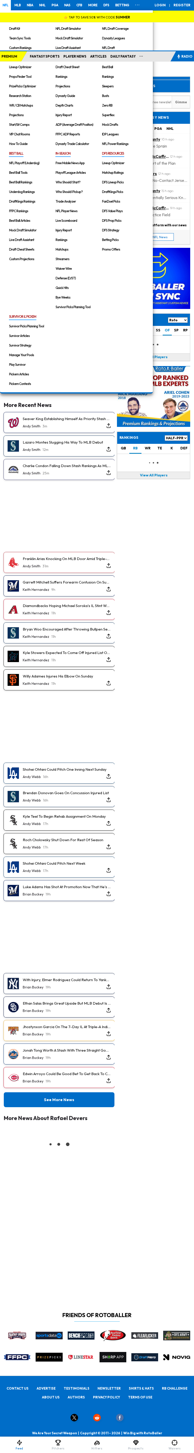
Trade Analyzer (66, 201)
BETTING (122, 5)
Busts (105, 96)
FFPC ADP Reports (68, 134)
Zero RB (107, 105)
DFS (106, 5)
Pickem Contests (20, 384)
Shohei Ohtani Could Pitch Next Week (54, 863)
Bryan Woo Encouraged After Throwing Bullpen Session (67, 629)
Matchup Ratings (113, 173)
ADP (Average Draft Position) (74, 125)
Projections (16, 115)
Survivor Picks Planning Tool (73, 307)
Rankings (61, 77)
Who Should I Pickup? (69, 192)
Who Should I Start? (68, 182)
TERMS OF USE (140, 1397)
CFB (79, 5)
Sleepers (107, 86)
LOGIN (160, 5)
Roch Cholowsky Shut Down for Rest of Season (63, 839)
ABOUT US (51, 1397)
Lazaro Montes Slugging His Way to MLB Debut (63, 442)
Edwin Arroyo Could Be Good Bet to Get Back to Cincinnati (67, 1073)
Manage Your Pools (21, 355)
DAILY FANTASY (123, 56)
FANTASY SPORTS (45, 56)
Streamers (62, 259)
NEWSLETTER (109, 1388)
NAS (67, 5)
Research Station (20, 96)
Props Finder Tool (20, 77)
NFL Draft (108, 48)
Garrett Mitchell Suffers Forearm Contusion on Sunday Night (67, 582)
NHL (42, 5)
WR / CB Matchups (21, 105)
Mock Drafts (110, 125)
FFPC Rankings (18, 211)
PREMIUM (9, 56)
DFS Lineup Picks (113, 182)
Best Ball (107, 67)
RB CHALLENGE (174, 1388)
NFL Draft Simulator (68, 29)
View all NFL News (153, 237)
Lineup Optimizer (20, 67)
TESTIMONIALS (76, 1388)
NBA (30, 5)
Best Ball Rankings (20, 182)
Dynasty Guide (65, 96)
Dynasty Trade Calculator (72, 144)
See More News (59, 1099)
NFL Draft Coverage (115, 29)
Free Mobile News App (70, 163)
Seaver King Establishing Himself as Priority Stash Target (67, 418)
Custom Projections (21, 259)
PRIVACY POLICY (106, 1397)
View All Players (153, 357)
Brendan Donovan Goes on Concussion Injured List (66, 792)
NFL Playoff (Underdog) (24, 163)
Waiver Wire (64, 269)
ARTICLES (98, 56)
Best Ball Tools (18, 173)
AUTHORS (76, 1397)
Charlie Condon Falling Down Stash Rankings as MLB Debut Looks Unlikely (67, 465)
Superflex (108, 115)
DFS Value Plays (112, 211)
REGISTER (182, 5)
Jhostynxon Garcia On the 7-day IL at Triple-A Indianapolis (67, 1026)
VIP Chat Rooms (19, 134)
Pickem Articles (19, 374)
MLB (17, 5)
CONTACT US (18, 1388)
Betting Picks (110, 240)
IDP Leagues (110, 134)
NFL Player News (66, 211)
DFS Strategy (110, 230)
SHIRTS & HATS (141, 1388)
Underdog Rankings (22, 192)
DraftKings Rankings (22, 201)
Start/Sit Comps (19, 125)
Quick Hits (62, 288)
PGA (55, 5)
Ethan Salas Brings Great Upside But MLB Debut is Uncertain (67, 1003)
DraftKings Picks (112, 192)
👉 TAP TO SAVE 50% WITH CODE (97, 17)
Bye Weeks (63, 297)
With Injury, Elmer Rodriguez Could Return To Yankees (67, 979)
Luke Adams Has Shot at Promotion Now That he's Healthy (67, 886)
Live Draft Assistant (68, 48)
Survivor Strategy (20, 345)
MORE (92, 5)
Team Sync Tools (20, 38)
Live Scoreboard (66, 221)
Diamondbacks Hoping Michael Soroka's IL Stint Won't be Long (67, 605)
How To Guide (18, 144)
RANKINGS (128, 437)
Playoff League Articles (71, 173)
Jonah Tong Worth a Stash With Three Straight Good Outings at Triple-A (67, 1050)
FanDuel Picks (111, 201)
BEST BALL (16, 153)
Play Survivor (17, 364)
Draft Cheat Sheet (67, 67)
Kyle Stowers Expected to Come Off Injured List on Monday (67, 652)
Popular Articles (137, 86)
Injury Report (64, 115)
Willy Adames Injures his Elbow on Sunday (58, 676)
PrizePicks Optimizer (22, 86)
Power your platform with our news (158, 225)
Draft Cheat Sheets (21, 249)
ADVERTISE (46, 1388)
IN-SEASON (63, 153)
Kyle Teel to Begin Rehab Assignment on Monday (64, 816)
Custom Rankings (20, 48)
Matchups (62, 249)
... (141, 55)
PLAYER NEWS (74, 56)
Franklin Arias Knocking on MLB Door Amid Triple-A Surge (67, 558)
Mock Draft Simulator (69, 38)
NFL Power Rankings (115, 144)
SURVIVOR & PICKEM (22, 316)
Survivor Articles (19, 336)
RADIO (186, 56)
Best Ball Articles (19, 221)
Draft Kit (14, 29)
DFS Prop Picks (111, 221)
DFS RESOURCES (113, 153)
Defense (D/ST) (66, 278)
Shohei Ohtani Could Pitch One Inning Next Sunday (65, 769)
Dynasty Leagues (113, 38)
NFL (5, 5)
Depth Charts (64, 105)
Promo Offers (111, 249)
